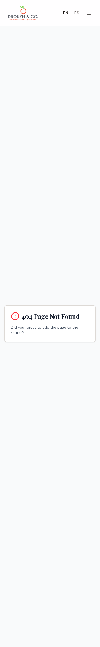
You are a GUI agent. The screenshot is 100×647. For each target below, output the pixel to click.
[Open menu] (89, 13)
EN (65, 12)
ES (76, 12)
